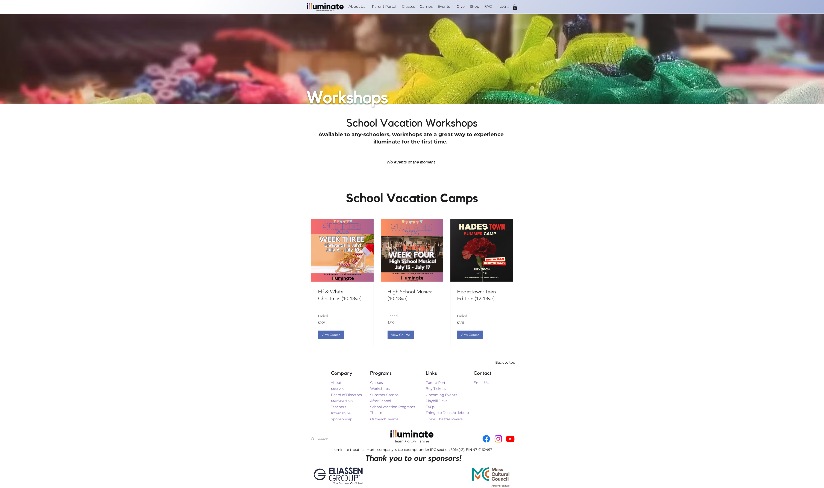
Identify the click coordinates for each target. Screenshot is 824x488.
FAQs (430, 407)
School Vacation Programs (392, 407)
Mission (337, 389)
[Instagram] (498, 439)
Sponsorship (341, 419)
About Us (356, 6)
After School (380, 401)
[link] (342, 295)
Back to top (505, 362)
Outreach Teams (384, 419)
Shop (474, 6)
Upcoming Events (441, 395)
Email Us (481, 383)
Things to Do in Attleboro (447, 413)
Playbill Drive (437, 401)
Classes (408, 6)
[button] (514, 7)
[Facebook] (486, 439)
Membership (342, 401)
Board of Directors (346, 395)
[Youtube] (510, 439)
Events (444, 6)
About (336, 383)
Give (461, 6)
